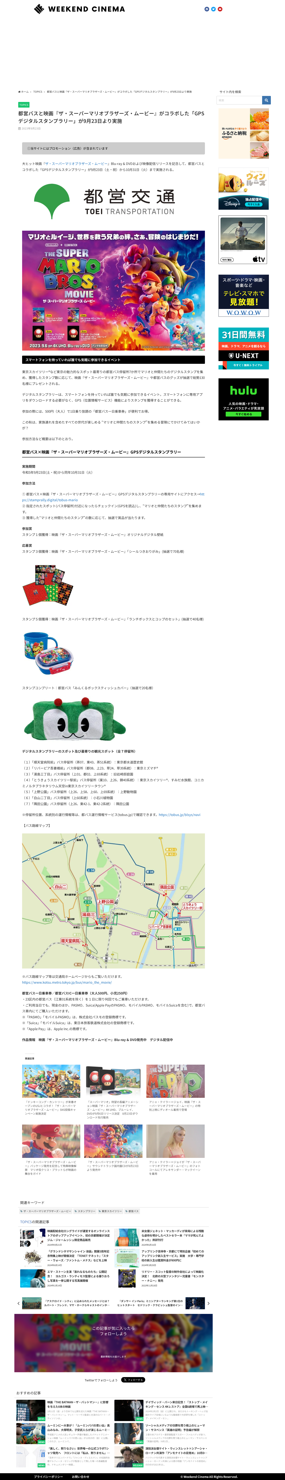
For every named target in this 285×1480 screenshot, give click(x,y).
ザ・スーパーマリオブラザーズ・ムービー (76, 163)
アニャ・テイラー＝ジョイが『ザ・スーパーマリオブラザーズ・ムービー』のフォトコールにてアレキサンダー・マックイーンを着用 (175, 1168)
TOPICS (23, 105)
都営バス (134, 1211)
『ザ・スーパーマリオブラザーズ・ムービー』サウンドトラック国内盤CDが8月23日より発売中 (113, 1166)
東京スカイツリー (112, 1211)
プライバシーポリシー (48, 1477)
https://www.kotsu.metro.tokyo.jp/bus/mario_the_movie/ (67, 982)
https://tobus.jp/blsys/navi (179, 814)
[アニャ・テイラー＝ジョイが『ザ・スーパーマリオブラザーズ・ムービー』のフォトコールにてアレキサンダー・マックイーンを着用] (175, 1141)
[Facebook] (207, 9)
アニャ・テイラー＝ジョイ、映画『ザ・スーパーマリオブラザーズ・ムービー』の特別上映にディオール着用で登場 (175, 1106)
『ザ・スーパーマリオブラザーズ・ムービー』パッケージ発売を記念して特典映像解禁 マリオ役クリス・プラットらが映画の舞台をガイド (50, 1168)
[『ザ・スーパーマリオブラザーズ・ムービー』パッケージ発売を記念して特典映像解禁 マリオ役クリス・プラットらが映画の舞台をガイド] (51, 1141)
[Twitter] (213, 9)
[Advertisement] (142, 53)
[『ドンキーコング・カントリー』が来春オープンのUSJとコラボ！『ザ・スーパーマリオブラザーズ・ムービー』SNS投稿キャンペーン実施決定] (51, 1081)
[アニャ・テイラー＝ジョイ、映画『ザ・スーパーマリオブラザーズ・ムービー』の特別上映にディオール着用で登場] (175, 1081)
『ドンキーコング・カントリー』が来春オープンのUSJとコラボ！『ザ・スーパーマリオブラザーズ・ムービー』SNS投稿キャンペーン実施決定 (50, 1107)
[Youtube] (220, 9)
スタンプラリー (86, 1211)
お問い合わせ (80, 1477)
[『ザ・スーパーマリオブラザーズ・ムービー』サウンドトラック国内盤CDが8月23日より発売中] (113, 1141)
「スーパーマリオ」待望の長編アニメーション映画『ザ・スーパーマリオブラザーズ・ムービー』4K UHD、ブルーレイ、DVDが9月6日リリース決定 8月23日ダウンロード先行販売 (112, 1109)
